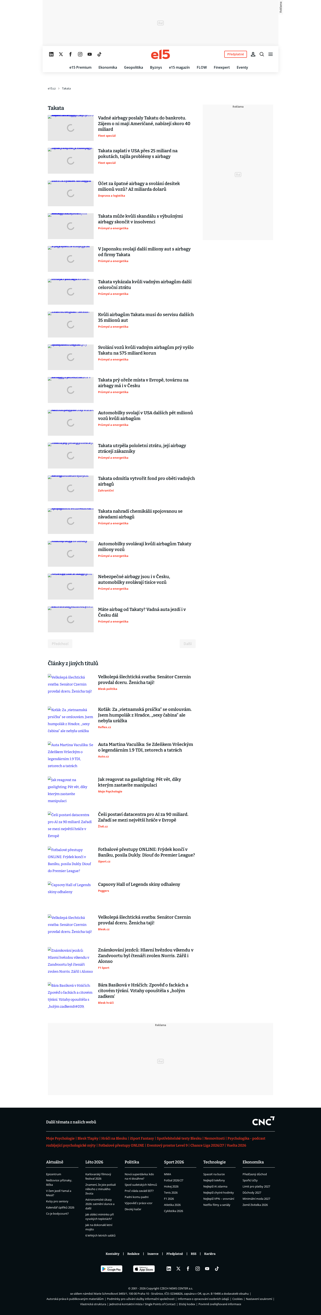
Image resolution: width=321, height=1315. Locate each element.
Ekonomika (107, 67)
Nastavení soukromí (259, 1299)
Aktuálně (54, 1162)
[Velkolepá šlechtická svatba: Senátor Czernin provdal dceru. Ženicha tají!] (71, 687)
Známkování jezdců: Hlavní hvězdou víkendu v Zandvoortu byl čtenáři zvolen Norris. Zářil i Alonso (145, 955)
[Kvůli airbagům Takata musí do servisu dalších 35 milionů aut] (71, 324)
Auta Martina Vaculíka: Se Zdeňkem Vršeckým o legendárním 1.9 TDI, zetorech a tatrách (145, 747)
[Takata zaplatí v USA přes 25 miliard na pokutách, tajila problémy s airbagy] (71, 161)
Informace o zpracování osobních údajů (203, 1299)
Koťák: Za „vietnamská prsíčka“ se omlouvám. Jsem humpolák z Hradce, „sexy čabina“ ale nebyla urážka (145, 715)
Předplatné (174, 1254)
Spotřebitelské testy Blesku (179, 1138)
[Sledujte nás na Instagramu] (80, 54)
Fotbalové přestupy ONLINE (121, 1145)
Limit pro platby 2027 (256, 1186)
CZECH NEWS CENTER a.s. (176, 1288)
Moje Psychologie (60, 1138)
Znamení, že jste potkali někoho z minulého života (100, 1189)
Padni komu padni (136, 1197)
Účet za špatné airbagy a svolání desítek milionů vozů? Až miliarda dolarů (139, 186)
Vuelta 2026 (236, 1145)
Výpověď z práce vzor (138, 1203)
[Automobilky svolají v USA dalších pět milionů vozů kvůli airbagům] (71, 423)
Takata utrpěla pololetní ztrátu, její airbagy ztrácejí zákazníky (142, 448)
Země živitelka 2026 (255, 1205)
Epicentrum (53, 1174)
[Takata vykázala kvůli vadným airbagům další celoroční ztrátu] (71, 292)
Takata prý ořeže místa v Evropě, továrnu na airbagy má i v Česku (143, 382)
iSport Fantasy (142, 1138)
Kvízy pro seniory (57, 1201)
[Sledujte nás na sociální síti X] (60, 54)
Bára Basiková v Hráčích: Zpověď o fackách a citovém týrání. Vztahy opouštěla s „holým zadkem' (143, 990)
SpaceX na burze (214, 1174)
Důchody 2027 (252, 1192)
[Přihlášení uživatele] (253, 54)
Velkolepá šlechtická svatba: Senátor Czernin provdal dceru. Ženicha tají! (144, 679)
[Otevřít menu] (270, 54)
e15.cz (52, 88)
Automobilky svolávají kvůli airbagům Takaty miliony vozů (144, 546)
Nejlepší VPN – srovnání (218, 1199)
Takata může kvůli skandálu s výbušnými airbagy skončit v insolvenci (140, 218)
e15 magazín (179, 67)
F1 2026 (169, 1199)
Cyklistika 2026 (173, 1211)
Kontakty (112, 1254)
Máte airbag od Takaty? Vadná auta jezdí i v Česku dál (142, 612)
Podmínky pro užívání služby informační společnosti (140, 1299)
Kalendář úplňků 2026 (60, 1207)
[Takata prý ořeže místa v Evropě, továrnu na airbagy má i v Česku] (71, 390)
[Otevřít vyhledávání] (261, 54)
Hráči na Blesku (114, 1138)
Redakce (133, 1254)
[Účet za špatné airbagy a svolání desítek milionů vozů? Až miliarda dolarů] (71, 193)
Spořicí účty (250, 1180)
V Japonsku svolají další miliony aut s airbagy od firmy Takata (144, 251)
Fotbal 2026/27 (173, 1180)
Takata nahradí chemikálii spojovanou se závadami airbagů (140, 514)
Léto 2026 (94, 1162)
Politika (132, 1162)
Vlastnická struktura (93, 1304)
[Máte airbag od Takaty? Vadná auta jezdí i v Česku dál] (71, 619)
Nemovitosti (214, 1138)
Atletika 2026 (172, 1205)
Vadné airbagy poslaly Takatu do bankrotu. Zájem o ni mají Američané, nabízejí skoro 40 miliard (144, 123)
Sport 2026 (174, 1162)
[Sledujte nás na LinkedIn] (51, 54)
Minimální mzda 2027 (256, 1199)
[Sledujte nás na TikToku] (99, 54)
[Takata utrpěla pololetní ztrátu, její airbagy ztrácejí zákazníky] (71, 456)
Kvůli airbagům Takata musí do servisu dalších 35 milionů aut (146, 317)
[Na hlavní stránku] (160, 54)
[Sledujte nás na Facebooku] (70, 54)
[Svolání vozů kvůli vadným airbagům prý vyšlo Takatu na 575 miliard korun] (71, 357)
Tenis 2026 (171, 1192)
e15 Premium (80, 67)
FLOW (202, 67)
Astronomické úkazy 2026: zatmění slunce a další (99, 1204)
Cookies (237, 1299)
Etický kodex (187, 1304)
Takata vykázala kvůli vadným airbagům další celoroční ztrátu (145, 284)
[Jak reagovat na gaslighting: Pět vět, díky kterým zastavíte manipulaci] (71, 790)
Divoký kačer (133, 1209)
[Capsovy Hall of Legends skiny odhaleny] (71, 894)
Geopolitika (133, 67)
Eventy (242, 67)
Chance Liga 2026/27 (207, 1145)
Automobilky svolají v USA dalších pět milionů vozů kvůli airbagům (145, 415)
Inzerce (153, 1254)
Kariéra (210, 1254)
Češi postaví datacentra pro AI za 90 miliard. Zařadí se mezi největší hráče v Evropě (143, 817)
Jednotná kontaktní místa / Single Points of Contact (142, 1304)
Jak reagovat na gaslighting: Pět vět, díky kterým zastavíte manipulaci (139, 782)
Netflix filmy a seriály (216, 1205)
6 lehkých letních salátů (100, 1235)
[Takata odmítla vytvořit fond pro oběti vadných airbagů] (71, 488)
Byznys (156, 67)
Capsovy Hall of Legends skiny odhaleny (139, 884)
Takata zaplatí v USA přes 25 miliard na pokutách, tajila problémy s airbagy (138, 153)
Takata (66, 88)
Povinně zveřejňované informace (219, 1304)
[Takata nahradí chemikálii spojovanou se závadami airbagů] (71, 521)
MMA (167, 1174)
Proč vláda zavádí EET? (139, 1191)
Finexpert (222, 67)
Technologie (214, 1162)
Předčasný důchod (255, 1174)
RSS (193, 1254)
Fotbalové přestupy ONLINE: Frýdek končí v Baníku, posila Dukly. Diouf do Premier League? (146, 852)
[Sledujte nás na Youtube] (89, 54)
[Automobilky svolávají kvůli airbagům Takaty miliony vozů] (71, 554)
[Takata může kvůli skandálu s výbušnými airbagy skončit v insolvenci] (71, 226)
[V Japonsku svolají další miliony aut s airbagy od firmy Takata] (71, 259)
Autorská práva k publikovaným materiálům (75, 1299)
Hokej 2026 (171, 1186)
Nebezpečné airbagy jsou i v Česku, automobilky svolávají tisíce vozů (134, 579)
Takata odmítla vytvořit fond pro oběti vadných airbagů (146, 481)
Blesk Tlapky (88, 1138)
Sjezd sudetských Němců (141, 1185)
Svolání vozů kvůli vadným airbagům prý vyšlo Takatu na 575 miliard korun (146, 350)
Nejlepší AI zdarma (215, 1186)
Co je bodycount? (57, 1213)
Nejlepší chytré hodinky (218, 1192)
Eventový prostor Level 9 (167, 1145)
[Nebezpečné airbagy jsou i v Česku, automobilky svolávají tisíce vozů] (71, 587)
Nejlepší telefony (214, 1180)
